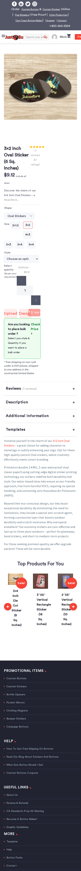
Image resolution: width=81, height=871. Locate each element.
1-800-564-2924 (60, 31)
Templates (15, 435)
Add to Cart (38, 319)
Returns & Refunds (17, 808)
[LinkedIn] (21, 3)
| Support (44, 26)
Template (12, 847)
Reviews (21, 394)
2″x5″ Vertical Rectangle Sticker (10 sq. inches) (44, 615)
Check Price (35, 332)
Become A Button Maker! (21, 824)
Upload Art (10, 320)
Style (7, 258)
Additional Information (27, 421)
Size (6, 229)
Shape (7, 213)
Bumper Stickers (16, 724)
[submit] (45, 42)
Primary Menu (3, 41)
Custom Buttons (38, 9)
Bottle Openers (15, 700)
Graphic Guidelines (17, 833)
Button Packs (14, 863)
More (63, 42)
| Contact (59, 26)
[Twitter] (27, 3)
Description (17, 408)
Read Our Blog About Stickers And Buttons (32, 762)
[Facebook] (14, 3)
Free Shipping (48, 14)
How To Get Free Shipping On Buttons (29, 754)
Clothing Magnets (17, 716)
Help (9, 855)
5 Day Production (37, 20)
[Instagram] (34, 3)
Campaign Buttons (17, 732)
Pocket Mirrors (15, 708)
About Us (12, 800)
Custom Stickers (16, 692)
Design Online (25, 320)
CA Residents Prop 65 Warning (25, 816)
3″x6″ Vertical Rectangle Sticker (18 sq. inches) (19, 615)
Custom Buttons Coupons (22, 778)
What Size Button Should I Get (24, 770)
